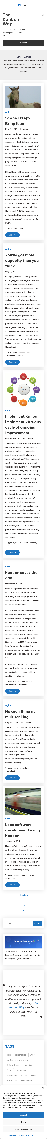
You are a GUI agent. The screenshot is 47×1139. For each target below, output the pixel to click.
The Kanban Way (11, 19)
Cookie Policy (14, 1135)
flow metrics (20, 1070)
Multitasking (24, 768)
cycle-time (17, 543)
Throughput (10, 355)
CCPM (32, 1055)
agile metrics (20, 1055)
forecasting (12, 1075)
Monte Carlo (12, 1080)
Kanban (22, 352)
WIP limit (20, 355)
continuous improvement (17, 1060)
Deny (23, 1122)
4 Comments (27, 722)
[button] (43, 1088)
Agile (8, 112)
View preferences (23, 1129)
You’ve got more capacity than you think (22, 260)
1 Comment (23, 129)
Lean (21, 228)
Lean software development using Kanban (22, 830)
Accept (23, 1115)
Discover (12, 235)
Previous (24, 895)
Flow (15, 228)
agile (9, 1055)
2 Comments (29, 438)
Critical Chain (13, 1065)
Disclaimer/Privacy (29, 1135)
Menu (24, 42)
